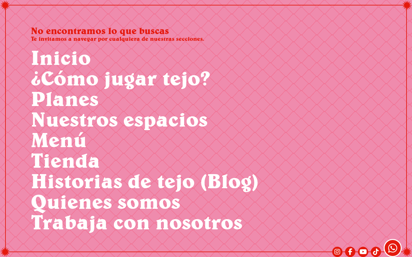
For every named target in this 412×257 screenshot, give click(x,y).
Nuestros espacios (119, 119)
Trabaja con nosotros (136, 222)
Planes (64, 98)
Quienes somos (105, 201)
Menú (59, 139)
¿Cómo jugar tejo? (120, 78)
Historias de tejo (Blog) (144, 180)
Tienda (65, 160)
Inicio (61, 57)
